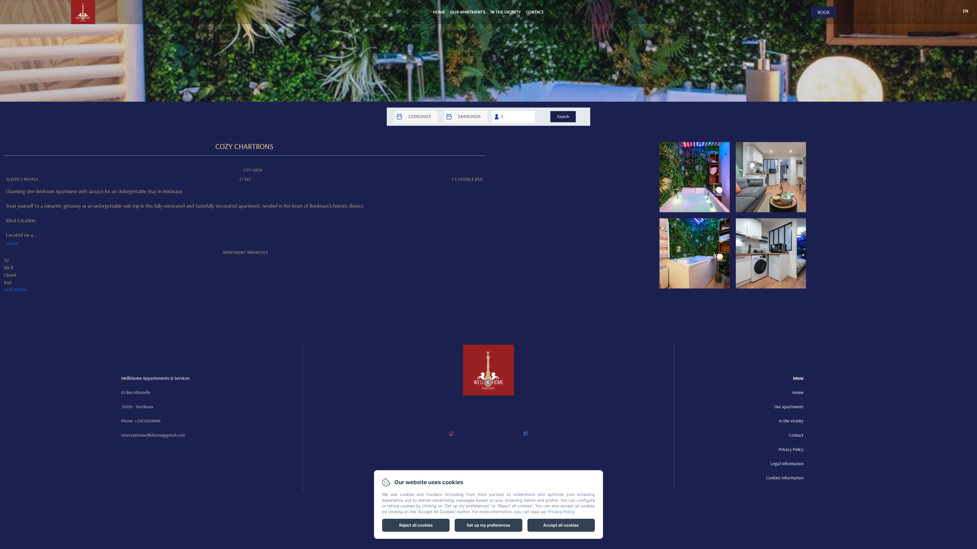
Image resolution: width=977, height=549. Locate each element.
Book (823, 12)
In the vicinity (505, 12)
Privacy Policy (791, 449)
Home (439, 12)
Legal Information (786, 463)
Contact (535, 12)
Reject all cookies (416, 525)
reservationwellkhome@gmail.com (153, 435)
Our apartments (467, 12)
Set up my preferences (488, 525)
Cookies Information (784, 478)
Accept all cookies (561, 525)
